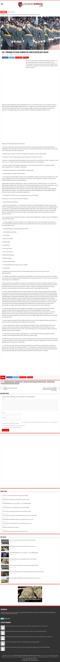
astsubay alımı (51, 381)
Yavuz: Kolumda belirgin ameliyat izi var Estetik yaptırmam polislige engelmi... (23, 642)
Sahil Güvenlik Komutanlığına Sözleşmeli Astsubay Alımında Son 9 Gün (49, 388)
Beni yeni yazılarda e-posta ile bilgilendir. (12, 427)
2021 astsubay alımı (9, 381)
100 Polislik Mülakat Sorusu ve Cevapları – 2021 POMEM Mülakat (24, 552)
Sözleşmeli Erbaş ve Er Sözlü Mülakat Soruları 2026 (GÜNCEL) (23, 559)
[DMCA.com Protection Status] (5, 618)
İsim (3, 412)
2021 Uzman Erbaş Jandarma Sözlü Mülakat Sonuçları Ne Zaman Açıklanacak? (27, 571)
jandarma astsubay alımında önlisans (10, 383)
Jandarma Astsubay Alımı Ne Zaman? (10, 388)
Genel (7, 14)
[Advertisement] (13, 70)
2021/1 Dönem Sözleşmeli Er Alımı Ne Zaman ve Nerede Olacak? (24, 565)
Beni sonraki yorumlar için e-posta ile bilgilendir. (14, 425)
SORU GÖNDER (11, 12)
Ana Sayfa (2, 14)
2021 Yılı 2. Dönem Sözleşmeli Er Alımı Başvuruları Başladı (22, 540)
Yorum (3, 398)
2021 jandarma (19, 381)
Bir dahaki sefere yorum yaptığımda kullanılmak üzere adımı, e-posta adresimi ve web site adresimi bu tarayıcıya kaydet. (30, 423)
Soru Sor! (18, 54)
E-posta (4, 417)
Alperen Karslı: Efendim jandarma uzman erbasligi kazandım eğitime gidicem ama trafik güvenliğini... (28, 647)
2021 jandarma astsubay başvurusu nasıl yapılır (35, 381)
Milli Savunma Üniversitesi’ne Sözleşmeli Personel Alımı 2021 (23, 546)
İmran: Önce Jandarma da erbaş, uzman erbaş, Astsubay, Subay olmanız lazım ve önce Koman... (27, 626)
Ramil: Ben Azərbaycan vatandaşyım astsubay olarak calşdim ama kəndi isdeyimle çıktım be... (26, 631)
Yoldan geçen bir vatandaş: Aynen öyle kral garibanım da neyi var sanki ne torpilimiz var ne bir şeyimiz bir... (29, 636)
